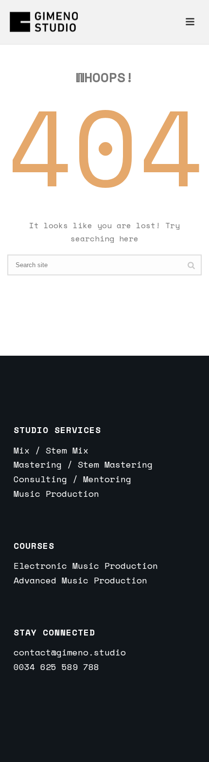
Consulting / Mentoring (72, 478)
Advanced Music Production (80, 580)
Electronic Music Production (86, 565)
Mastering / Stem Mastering (83, 464)
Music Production (56, 493)
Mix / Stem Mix (51, 450)
